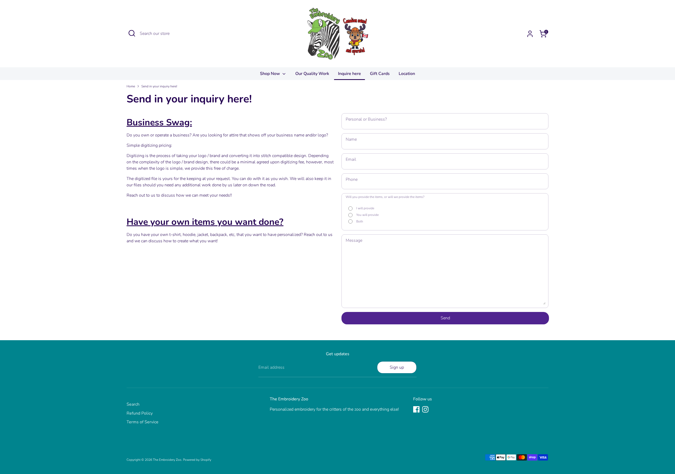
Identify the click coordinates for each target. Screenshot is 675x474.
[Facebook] (416, 409)
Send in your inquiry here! (159, 86)
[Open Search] (132, 33)
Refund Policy (140, 413)
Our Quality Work (312, 74)
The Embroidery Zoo (167, 460)
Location (407, 74)
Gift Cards (380, 74)
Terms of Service (142, 422)
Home (131, 86)
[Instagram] (425, 409)
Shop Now (270, 74)
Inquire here (349, 74)
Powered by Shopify (197, 460)
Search (133, 404)
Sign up (397, 367)
